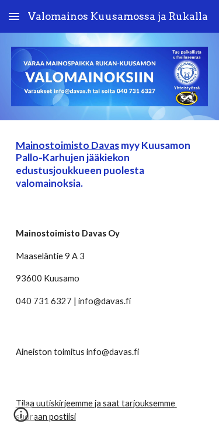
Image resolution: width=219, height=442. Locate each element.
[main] (109, 164)
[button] (14, 16)
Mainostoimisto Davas (67, 145)
